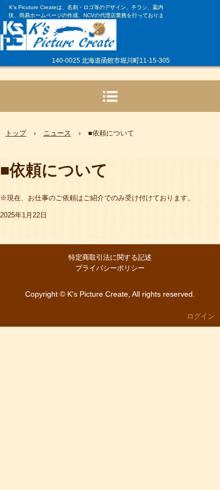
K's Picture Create (83, 29)
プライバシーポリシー (110, 268)
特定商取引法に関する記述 (110, 257)
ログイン (201, 316)
